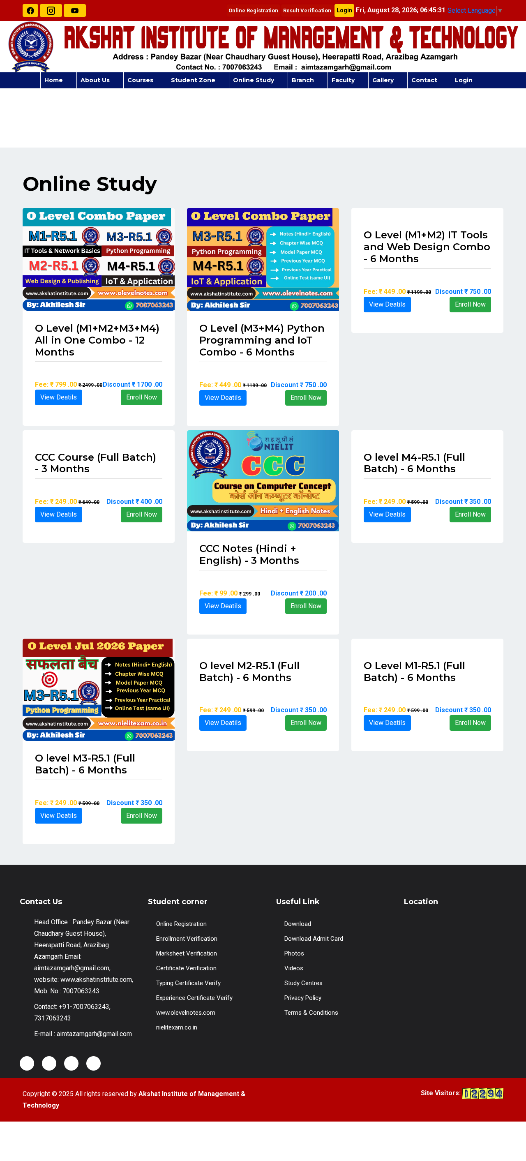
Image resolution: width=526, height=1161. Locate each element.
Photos (294, 953)
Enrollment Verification (186, 938)
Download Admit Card (313, 938)
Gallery (383, 80)
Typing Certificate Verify (188, 983)
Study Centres (303, 983)
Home (53, 80)
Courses (140, 80)
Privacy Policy (302, 998)
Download (297, 924)
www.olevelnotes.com (185, 1012)
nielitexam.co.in (176, 1027)
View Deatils (58, 397)
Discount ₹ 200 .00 (299, 593)
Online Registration (253, 10)
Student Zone (193, 80)
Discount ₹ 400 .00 (134, 501)
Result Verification (307, 10)
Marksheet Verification (186, 953)
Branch (303, 80)
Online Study (253, 80)
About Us (95, 80)
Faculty (343, 80)
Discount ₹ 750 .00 (299, 385)
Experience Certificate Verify (194, 998)
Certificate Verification (186, 968)
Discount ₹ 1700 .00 (132, 384)
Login (344, 10)
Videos (293, 968)
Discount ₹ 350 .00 (463, 501)
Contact (424, 80)
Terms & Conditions (311, 1012)
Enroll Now (141, 397)
